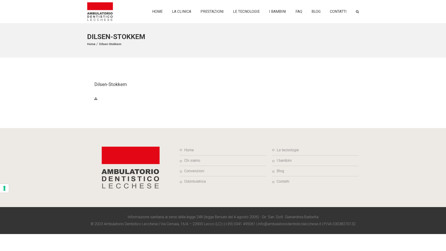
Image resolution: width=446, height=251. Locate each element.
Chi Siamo (192, 160)
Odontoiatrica (195, 181)
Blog (316, 11)
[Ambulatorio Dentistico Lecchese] (100, 11)
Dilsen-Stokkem (110, 44)
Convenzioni (194, 171)
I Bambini (277, 11)
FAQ (298, 11)
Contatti (338, 11)
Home (157, 11)
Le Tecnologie (246, 11)
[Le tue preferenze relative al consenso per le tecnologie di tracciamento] (4, 188)
